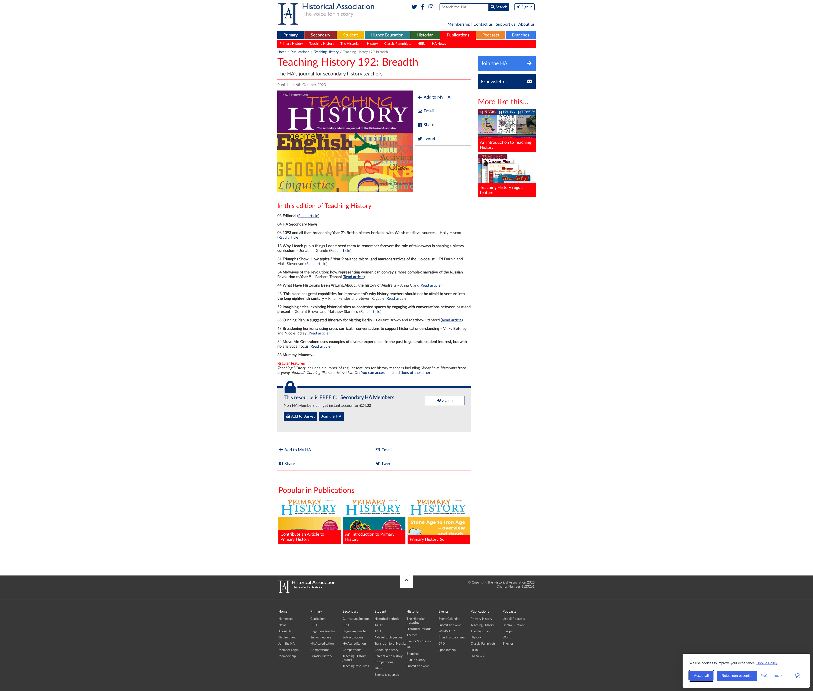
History (372, 43)
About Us (285, 631)
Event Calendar (448, 618)
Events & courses (387, 674)
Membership (459, 24)
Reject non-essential (737, 675)
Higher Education (387, 35)
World (507, 637)
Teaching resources (356, 666)
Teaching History (321, 43)
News (282, 625)
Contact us (483, 24)
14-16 (379, 625)
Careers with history (389, 656)
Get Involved (287, 637)
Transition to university (390, 643)
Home (281, 52)
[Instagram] (431, 7)
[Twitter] (414, 7)
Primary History (291, 43)
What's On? (446, 631)
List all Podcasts (514, 618)
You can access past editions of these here (397, 373)
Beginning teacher (322, 631)
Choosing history (386, 650)
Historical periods (387, 618)
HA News (439, 43)
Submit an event (417, 666)
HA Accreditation (322, 643)
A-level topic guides (388, 637)
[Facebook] (422, 7)
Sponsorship (447, 650)
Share (429, 125)
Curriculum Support (356, 618)
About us (526, 24)
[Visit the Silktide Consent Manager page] (798, 676)
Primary (290, 35)
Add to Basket (302, 416)
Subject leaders (320, 637)
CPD (313, 625)
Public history (416, 660)
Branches (520, 35)
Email (429, 111)
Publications (458, 35)
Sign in (447, 401)
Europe (508, 631)
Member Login (288, 650)
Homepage (285, 618)
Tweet (429, 139)
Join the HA (331, 416)
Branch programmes (452, 637)
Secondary (320, 35)
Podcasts (491, 35)
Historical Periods (418, 629)
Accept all (701, 675)
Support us (505, 24)
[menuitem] (290, 35)
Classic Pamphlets (397, 43)
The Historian (350, 43)
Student (350, 35)
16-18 (379, 631)
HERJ (422, 43)
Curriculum (317, 618)
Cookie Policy (766, 662)
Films (378, 668)
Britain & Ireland (514, 625)
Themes (412, 635)
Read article (308, 216)
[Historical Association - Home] (306, 592)
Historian (425, 35)
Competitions (319, 650)
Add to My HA (437, 97)
